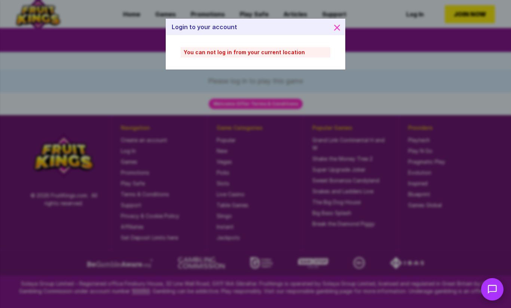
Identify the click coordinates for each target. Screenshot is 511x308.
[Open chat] (492, 289)
